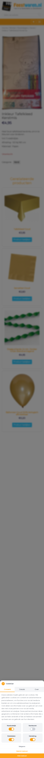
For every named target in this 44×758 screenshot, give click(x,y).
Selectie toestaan (22, 751)
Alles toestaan (22, 756)
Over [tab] (37, 689)
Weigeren (22, 746)
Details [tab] (22, 689)
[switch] (11, 729)
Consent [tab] (7, 689)
